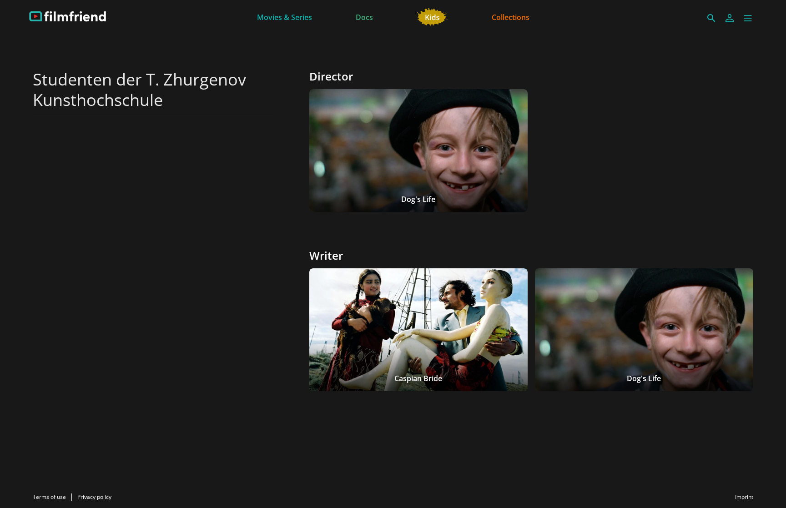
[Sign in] (729, 18)
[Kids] (432, 16)
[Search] (711, 18)
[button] (748, 18)
